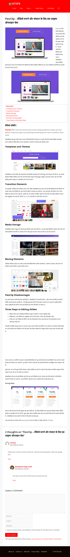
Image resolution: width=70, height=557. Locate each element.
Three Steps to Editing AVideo (16, 120)
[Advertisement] (35, 346)
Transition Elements (13, 111)
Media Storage (11, 113)
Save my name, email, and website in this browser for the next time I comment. (33, 530)
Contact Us (19, 551)
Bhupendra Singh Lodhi (23, 467)
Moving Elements (12, 116)
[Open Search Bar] (58, 8)
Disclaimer (44, 551)
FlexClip (8, 130)
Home (14, 8)
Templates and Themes (14, 109)
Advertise (27, 551)
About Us (11, 551)
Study (28, 8)
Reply (9, 459)
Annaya (13, 443)
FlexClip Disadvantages (14, 118)
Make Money (39, 8)
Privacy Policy (35, 551)
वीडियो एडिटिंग (9, 106)
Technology (50, 8)
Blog (21, 8)
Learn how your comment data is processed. (46, 539)
